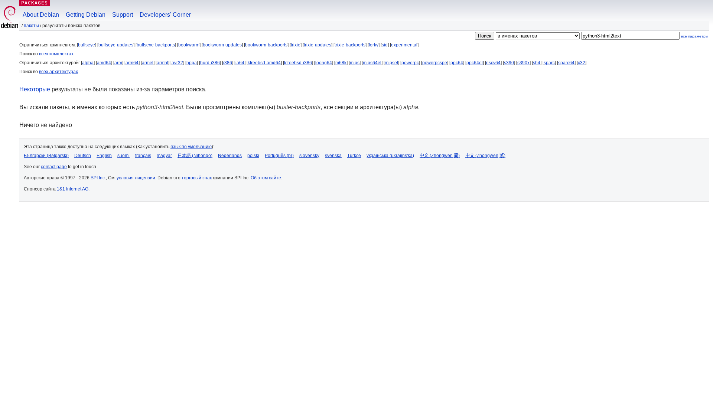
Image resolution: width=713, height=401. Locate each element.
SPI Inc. (98, 177)
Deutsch (82, 155)
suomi (123, 155)
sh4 (536, 62)
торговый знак (197, 177)
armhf (162, 62)
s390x (523, 62)
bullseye (86, 45)
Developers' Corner (165, 15)
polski (253, 155)
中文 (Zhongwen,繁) (485, 155)
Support (122, 15)
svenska (333, 155)
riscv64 (493, 62)
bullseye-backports (156, 45)
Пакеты (31, 25)
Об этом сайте (266, 177)
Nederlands (230, 155)
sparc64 (566, 62)
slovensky (309, 155)
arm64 (132, 62)
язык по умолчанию (191, 146)
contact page (54, 166)
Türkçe (354, 155)
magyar (164, 155)
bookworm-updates (222, 45)
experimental (404, 45)
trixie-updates (317, 45)
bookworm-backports (266, 45)
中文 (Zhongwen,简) (440, 155)
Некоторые (34, 89)
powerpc (410, 62)
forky (373, 45)
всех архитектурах (58, 71)
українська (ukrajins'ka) (390, 155)
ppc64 (456, 62)
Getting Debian (85, 15)
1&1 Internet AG (72, 189)
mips (354, 62)
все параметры (694, 36)
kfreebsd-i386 (298, 62)
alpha (88, 62)
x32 (581, 62)
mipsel (391, 62)
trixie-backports (350, 45)
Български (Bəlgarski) (46, 155)
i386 (227, 62)
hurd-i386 (210, 62)
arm (118, 62)
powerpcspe (434, 62)
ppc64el (474, 62)
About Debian (41, 15)
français (143, 155)
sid (385, 45)
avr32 (177, 62)
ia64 (239, 62)
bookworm (188, 45)
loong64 (323, 62)
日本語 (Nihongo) (195, 155)
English (104, 155)
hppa (191, 62)
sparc (549, 62)
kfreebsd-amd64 (264, 62)
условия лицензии (136, 177)
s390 (509, 62)
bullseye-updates (115, 45)
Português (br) (279, 155)
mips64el (372, 62)
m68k (340, 62)
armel (147, 62)
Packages (34, 3)
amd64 (104, 62)
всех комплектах (56, 53)
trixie (295, 45)
